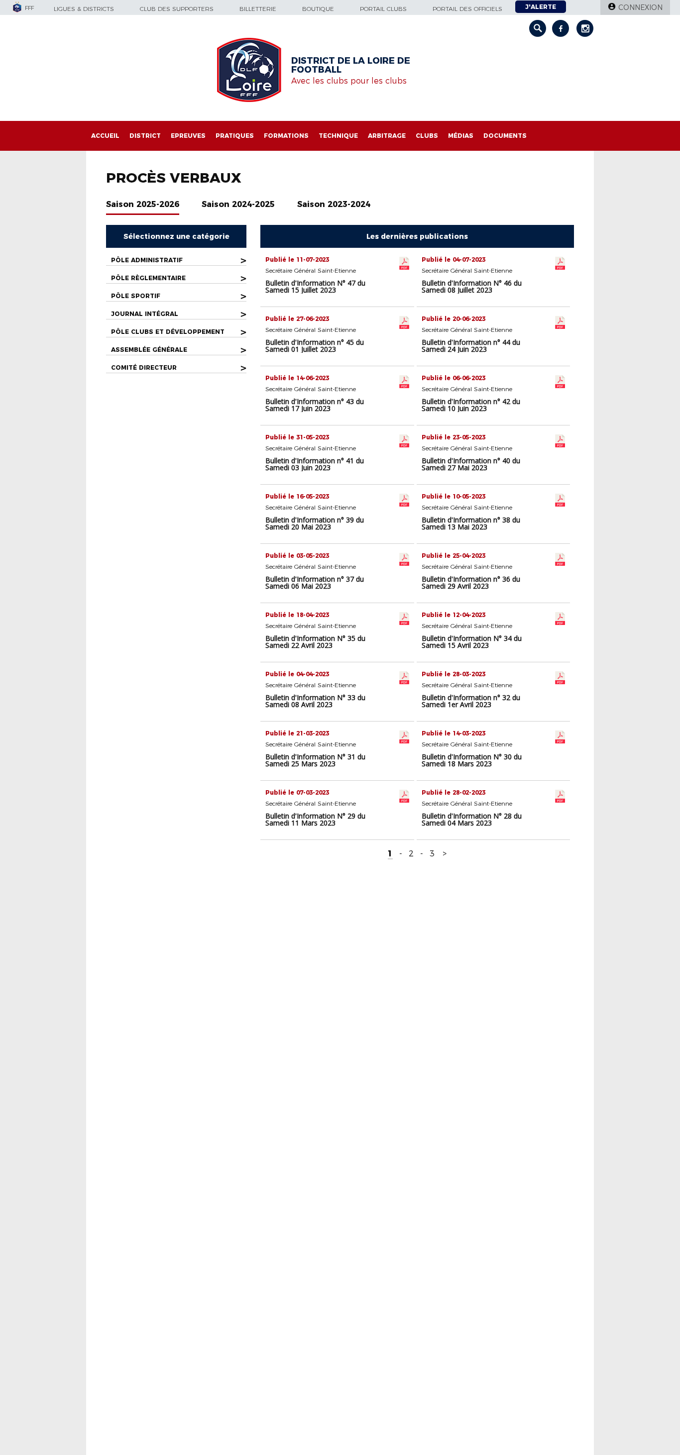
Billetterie (257, 8)
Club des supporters (177, 8)
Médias (460, 135)
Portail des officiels (467, 8)
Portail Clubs (383, 8)
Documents (505, 135)
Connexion (640, 7)
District (145, 135)
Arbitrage (387, 135)
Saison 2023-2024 (333, 204)
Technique (338, 135)
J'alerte (540, 6)
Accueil (105, 135)
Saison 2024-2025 (238, 204)
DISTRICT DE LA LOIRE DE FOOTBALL (350, 65)
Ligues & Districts (84, 8)
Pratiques (235, 135)
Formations (286, 135)
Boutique (318, 8)
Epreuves (188, 135)
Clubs (427, 135)
